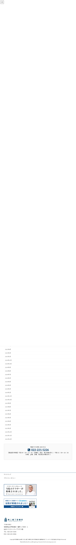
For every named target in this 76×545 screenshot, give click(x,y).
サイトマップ (7, 474)
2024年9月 (8, 367)
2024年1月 (8, 392)
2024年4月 (8, 381)
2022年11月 (8, 435)
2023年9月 (8, 403)
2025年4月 (8, 349)
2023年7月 (8, 410)
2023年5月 (8, 417)
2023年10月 (8, 399)
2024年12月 (8, 360)
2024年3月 (8, 385)
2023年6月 (8, 414)
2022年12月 (8, 432)
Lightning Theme (38, 542)
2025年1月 (8, 356)
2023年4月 (8, 421)
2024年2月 (8, 389)
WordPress (28, 542)
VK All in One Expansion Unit (49, 542)
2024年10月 (8, 364)
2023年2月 (8, 425)
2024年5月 (8, 378)
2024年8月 (8, 371)
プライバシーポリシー (10, 478)
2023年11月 (8, 396)
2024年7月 (8, 374)
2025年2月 (8, 353)
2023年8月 (8, 407)
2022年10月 (8, 439)
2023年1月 (8, 428)
